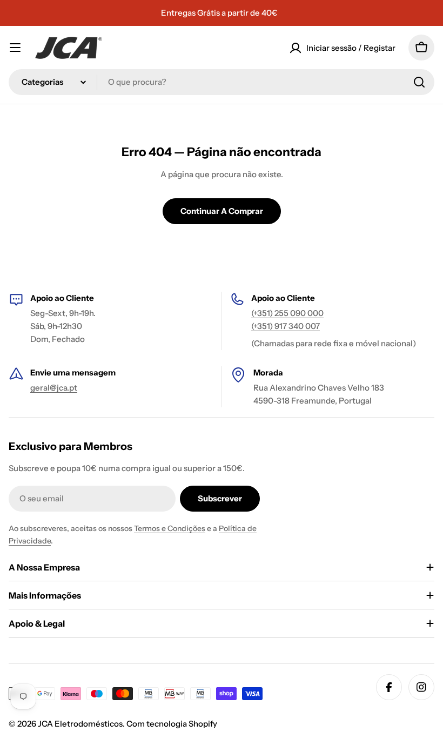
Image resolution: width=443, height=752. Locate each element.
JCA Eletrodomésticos (80, 724)
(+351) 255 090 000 (287, 313)
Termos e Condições (169, 528)
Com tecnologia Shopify (171, 724)
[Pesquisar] (419, 82)
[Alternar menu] (15, 47)
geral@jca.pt (53, 387)
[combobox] (221, 82)
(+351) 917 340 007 (285, 326)
